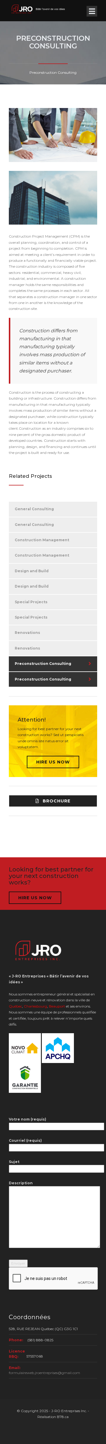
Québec (15, 1006)
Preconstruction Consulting (43, 663)
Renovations (27, 632)
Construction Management (42, 540)
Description (21, 1183)
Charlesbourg (35, 1006)
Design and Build (32, 571)
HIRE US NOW (35, 897)
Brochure (56, 801)
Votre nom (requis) (27, 1119)
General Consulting (34, 509)
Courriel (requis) (25, 1140)
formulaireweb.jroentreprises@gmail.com (44, 1373)
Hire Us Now (53, 762)
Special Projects (31, 602)
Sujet (14, 1162)
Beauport (57, 1006)
